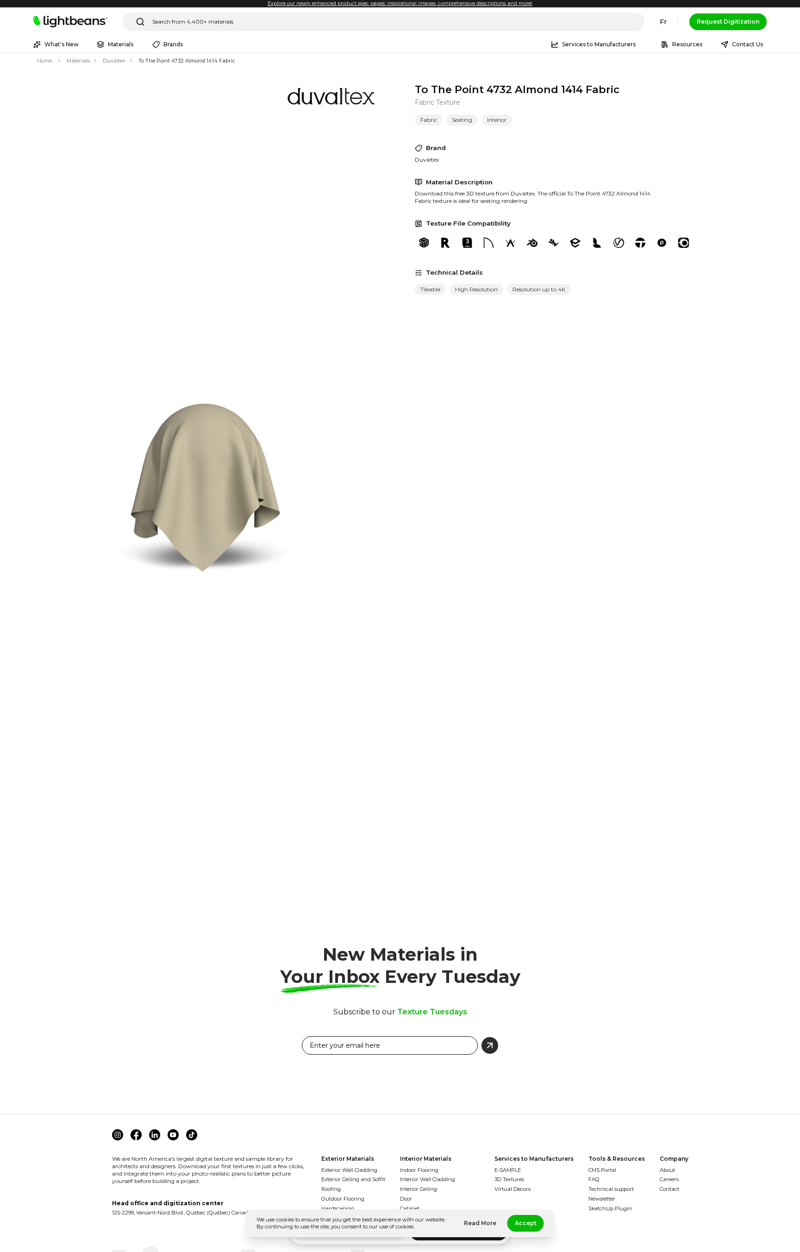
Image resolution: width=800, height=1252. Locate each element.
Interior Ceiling (418, 1189)
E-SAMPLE (507, 1170)
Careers (669, 1179)
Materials (78, 60)
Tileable (430, 289)
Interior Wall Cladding (427, 1179)
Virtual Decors (512, 1189)
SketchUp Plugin (610, 1208)
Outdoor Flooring (342, 1198)
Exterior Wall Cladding (349, 1170)
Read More (480, 1223)
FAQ (594, 1179)
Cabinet (409, 1208)
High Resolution (476, 289)
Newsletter (601, 1198)
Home (44, 60)
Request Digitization (728, 21)
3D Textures (509, 1179)
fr (663, 22)
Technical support (611, 1189)
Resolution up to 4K (538, 289)
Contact (669, 1189)
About (667, 1170)
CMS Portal (602, 1170)
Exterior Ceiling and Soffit (353, 1179)
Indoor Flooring (419, 1170)
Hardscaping (337, 1208)
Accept (526, 1223)
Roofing (331, 1189)
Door (406, 1198)
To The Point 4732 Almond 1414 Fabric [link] (186, 60)
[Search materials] (140, 21)
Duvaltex (114, 60)
